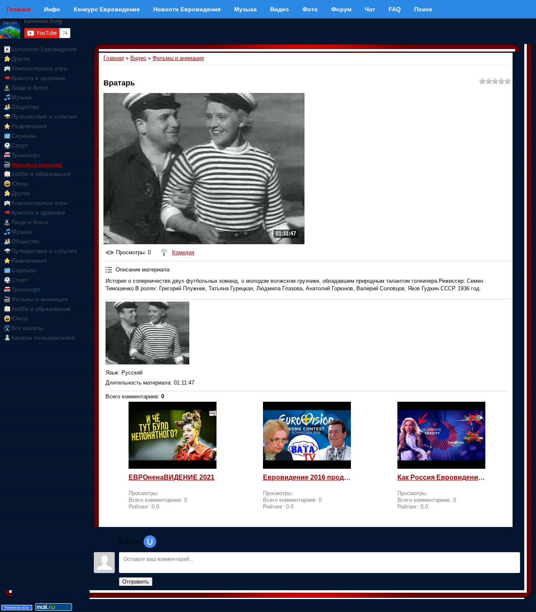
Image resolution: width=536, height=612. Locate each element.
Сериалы (23, 135)
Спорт (19, 145)
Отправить (135, 581)
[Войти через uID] (150, 541)
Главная (113, 58)
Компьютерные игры (39, 68)
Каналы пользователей (43, 337)
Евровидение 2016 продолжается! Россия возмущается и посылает (307, 477)
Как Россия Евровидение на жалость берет (441, 477)
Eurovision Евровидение (44, 49)
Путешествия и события (44, 116)
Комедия (183, 252)
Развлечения (29, 126)
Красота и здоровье (38, 78)
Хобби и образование (41, 173)
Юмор (19, 183)
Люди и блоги (29, 87)
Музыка (21, 97)
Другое (20, 58)
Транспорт (25, 155)
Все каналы (27, 328)
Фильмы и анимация (36, 165)
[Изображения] (147, 333)
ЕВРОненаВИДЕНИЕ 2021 (171, 477)
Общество (25, 106)
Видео (138, 58)
